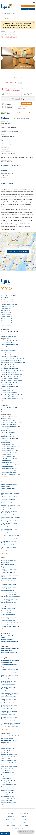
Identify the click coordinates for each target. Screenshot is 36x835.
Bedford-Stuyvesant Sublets (8, 424)
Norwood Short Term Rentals (8, 587)
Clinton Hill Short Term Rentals (9, 452)
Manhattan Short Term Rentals (9, 332)
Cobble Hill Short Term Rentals (9, 458)
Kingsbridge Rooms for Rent (8, 602)
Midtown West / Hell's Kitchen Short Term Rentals (14, 359)
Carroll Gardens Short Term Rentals (10, 446)
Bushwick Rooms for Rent (7, 444)
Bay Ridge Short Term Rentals (9, 416)
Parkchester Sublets (6, 583)
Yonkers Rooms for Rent (7, 748)
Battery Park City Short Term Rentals (10, 365)
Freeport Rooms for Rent (7, 690)
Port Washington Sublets (7, 725)
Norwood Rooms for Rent (7, 590)
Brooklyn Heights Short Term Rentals (10, 435)
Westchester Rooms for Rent (9, 740)
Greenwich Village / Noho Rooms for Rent (12, 398)
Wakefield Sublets (6, 607)
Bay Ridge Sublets (6, 418)
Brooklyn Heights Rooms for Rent (9, 438)
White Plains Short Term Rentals (9, 757)
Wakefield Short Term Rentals (9, 605)
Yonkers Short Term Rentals (8, 745)
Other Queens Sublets (7, 495)
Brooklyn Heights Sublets (7, 436)
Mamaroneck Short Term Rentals (9, 799)
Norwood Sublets (5, 589)
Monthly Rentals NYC (6, 325)
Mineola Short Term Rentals (8, 699)
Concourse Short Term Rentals (9, 617)
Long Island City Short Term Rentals (10, 505)
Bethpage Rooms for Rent (8, 720)
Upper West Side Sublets (7, 354)
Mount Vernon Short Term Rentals (10, 763)
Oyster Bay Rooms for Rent (8, 684)
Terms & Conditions (18, 828)
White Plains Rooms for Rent (8, 760)
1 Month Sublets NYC (6, 312)
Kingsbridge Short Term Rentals (9, 599)
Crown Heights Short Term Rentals (10, 465)
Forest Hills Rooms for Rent (8, 514)
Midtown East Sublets (6, 348)
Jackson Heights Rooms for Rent (9, 521)
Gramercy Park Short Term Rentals (10, 389)
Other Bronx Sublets (6, 577)
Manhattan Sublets (6, 334)
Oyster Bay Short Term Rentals (9, 681)
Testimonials (11, 825)
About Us (11, 816)
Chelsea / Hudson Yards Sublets (9, 372)
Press (24, 822)
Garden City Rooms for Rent (8, 678)
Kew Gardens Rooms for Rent (9, 539)
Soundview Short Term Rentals (9, 611)
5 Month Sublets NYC (6, 321)
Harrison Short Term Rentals (8, 793)
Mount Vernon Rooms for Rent (9, 766)
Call (12, 136)
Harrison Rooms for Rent (7, 796)
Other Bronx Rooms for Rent (8, 578)
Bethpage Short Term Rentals (9, 717)
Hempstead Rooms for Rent (8, 673)
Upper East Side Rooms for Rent (9, 344)
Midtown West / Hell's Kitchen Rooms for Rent (13, 362)
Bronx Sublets (5, 562)
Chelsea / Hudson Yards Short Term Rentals (12, 371)
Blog (24, 819)
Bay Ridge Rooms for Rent (8, 420)
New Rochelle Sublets (7, 752)
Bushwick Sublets (5, 442)
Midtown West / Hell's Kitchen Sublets (11, 360)
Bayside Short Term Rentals (8, 541)
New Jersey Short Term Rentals (10, 648)
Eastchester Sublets (6, 789)
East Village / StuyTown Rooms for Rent (11, 380)
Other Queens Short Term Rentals (10, 493)
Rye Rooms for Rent (6, 778)
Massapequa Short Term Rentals (9, 693)
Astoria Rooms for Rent (7, 502)
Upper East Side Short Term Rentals (10, 341)
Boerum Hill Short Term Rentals (9, 428)
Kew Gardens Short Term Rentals (10, 535)
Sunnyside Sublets (6, 531)
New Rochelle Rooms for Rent (9, 754)
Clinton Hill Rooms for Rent (8, 456)
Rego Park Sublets (6, 525)
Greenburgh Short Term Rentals (9, 781)
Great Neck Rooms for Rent (8, 708)
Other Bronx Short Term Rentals (9, 575)
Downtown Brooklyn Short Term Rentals (11, 470)
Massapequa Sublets (6, 695)
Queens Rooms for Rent (8, 488)
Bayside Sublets (5, 543)
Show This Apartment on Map (18, 251)
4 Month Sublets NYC (6, 319)
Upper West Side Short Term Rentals (10, 353)
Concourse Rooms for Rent (8, 620)
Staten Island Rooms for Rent (9, 641)
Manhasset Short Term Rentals (9, 711)
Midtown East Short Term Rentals (10, 347)
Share (20, 113)
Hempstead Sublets (6, 671)
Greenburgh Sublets (6, 782)
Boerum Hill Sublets (6, 430)
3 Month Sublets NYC (6, 316)
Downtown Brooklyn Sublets (8, 472)
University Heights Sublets (8, 625)
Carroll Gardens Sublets (7, 448)
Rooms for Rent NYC (6, 310)
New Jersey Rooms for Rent (9, 652)
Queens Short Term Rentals (9, 484)
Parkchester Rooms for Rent (8, 584)
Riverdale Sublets (5, 571)
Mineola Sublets (5, 701)
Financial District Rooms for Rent (9, 386)
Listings (10, 813)
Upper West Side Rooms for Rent (9, 356)
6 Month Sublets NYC (6, 323)
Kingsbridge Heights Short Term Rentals (11, 593)
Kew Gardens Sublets (7, 537)
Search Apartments (28, 6)
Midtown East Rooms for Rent (9, 350)
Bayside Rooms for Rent (7, 544)
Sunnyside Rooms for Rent (8, 532)
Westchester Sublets (7, 738)
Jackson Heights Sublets (7, 519)
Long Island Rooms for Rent (9, 664)
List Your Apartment (28, 9)
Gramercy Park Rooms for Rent (9, 392)
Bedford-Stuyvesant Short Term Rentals (11, 423)
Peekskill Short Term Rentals (8, 769)
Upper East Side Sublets (7, 342)
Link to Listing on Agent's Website (10, 165)
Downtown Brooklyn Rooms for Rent (10, 474)
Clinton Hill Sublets (6, 454)
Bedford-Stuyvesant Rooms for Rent (10, 426)
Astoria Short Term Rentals (8, 499)
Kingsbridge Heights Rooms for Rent (10, 596)
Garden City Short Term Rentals (9, 675)
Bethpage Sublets (6, 719)
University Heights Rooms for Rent (10, 626)
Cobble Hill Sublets (6, 460)
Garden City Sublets (6, 677)
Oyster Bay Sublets (6, 683)
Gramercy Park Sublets (7, 390)
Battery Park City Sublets (7, 366)
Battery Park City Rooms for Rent (9, 368)
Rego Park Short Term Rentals (9, 523)
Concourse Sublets (6, 618)
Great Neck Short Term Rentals (9, 705)
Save (31, 113)
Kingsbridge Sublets (6, 601)
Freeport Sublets (5, 689)
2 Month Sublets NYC (6, 314)
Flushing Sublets (5, 549)
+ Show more (4, 401)
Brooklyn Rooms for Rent (8, 412)
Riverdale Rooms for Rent (7, 572)
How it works (10, 819)
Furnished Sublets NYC (7, 300)
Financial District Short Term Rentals (10, 383)
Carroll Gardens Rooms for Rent (9, 450)
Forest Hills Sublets (6, 513)
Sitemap (24, 816)
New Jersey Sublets (6, 650)
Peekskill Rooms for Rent (7, 772)
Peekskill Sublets (5, 770)
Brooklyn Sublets (6, 410)
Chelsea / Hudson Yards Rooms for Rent (11, 374)
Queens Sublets (5, 486)
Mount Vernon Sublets (7, 764)
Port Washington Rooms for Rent (9, 726)
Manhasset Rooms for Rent (8, 714)
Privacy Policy (24, 825)
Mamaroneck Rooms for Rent (8, 802)
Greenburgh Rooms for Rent (8, 784)
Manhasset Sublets (6, 713)
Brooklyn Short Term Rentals (9, 407)
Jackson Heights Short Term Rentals (10, 517)
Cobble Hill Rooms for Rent (8, 462)
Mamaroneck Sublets (6, 800)
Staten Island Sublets (7, 639)
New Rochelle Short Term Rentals (10, 751)
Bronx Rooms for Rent (7, 564)
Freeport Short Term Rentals (8, 687)
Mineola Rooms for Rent (7, 702)
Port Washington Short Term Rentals (10, 723)
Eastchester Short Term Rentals (9, 787)
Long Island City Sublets (7, 507)
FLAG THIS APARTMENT (9, 83)
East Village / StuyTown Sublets (9, 378)
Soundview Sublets (6, 613)
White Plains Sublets (6, 759)
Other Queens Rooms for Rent (9, 497)
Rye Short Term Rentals (7, 775)
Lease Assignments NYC (7, 306)
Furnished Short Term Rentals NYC (10, 304)
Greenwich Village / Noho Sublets (10, 396)
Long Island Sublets (6, 662)
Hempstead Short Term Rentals (9, 669)
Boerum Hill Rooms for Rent (8, 432)
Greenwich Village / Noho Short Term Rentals (13, 395)
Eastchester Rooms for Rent (8, 790)
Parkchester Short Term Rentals (9, 581)
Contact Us (24, 813)
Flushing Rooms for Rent (7, 551)
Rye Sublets (4, 776)
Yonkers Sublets (5, 747)
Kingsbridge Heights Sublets (8, 595)
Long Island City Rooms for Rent (9, 509)
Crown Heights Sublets (7, 466)
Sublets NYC (4, 298)
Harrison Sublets (5, 794)
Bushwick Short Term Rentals (8, 440)
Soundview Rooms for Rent (8, 614)
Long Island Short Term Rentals (10, 660)
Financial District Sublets (7, 384)
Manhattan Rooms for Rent (8, 336)
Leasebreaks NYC (6, 308)
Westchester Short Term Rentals (10, 736)
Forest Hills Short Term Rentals (9, 511)
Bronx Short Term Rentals (8, 560)
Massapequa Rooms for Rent (8, 696)
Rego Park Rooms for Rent (8, 527)
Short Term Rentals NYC (7, 302)
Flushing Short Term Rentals (8, 547)
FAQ (11, 822)
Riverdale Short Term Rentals (9, 569)
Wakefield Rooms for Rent (8, 608)
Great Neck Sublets (6, 707)
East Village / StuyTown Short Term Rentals (12, 377)
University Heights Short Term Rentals (11, 623)
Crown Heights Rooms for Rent (9, 468)
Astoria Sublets (5, 501)
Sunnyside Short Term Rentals (9, 529)
